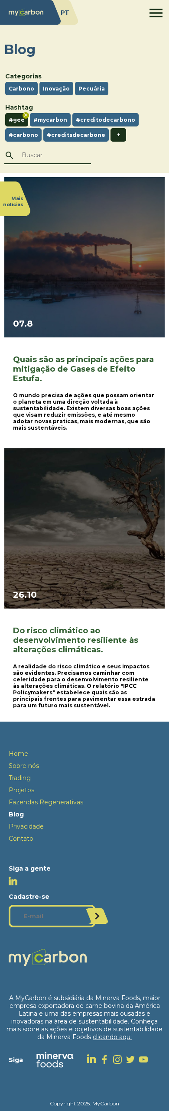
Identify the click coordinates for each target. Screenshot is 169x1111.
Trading (20, 778)
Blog (16, 814)
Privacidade (26, 826)
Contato (21, 838)
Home (18, 754)
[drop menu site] (156, 13)
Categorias (23, 76)
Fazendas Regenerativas (46, 802)
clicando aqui (112, 1037)
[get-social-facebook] (106, 1059)
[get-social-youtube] (145, 1059)
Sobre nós (24, 766)
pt (65, 12)
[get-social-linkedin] (93, 1059)
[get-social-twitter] (132, 1059)
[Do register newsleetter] (97, 916)
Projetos (21, 790)
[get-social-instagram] (119, 1059)
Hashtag (19, 107)
